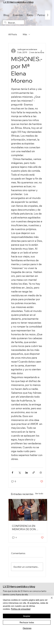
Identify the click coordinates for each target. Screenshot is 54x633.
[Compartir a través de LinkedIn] (26, 472)
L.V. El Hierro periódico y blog (18, 2)
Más (25, 34)
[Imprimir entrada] (40, 472)
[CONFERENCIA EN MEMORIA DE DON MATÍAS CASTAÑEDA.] (27, 510)
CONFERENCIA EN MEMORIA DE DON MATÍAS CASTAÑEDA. (25, 527)
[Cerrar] (50, 599)
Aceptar (26, 616)
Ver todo (39, 493)
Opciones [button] (27, 628)
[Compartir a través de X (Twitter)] (19, 472)
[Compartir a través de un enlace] (33, 472)
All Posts (12, 34)
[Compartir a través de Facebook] (12, 472)
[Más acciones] (41, 51)
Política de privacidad (20, 608)
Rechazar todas (27, 622)
